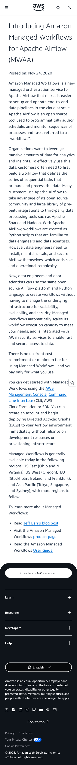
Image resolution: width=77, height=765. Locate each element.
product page (44, 536)
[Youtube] (41, 710)
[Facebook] (13, 710)
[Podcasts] (48, 710)
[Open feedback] (72, 382)
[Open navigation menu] (6, 7)
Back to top (35, 722)
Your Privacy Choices (19, 739)
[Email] (54, 710)
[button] (38, 573)
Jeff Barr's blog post (41, 523)
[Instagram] (27, 710)
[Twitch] (34, 710)
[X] (7, 710)
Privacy (10, 733)
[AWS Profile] (69, 7)
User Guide (43, 550)
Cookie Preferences (17, 746)
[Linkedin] (20, 710)
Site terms (26, 733)
